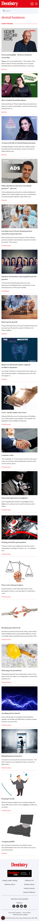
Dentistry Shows (29, 884)
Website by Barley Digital (20, 914)
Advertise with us (9, 884)
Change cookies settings (9, 880)
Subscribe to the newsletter (19, 899)
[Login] (32, 3)
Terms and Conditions (14, 913)
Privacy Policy (27, 913)
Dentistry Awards (29, 888)
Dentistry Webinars (29, 892)
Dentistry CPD (29, 880)
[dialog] (3, 918)
